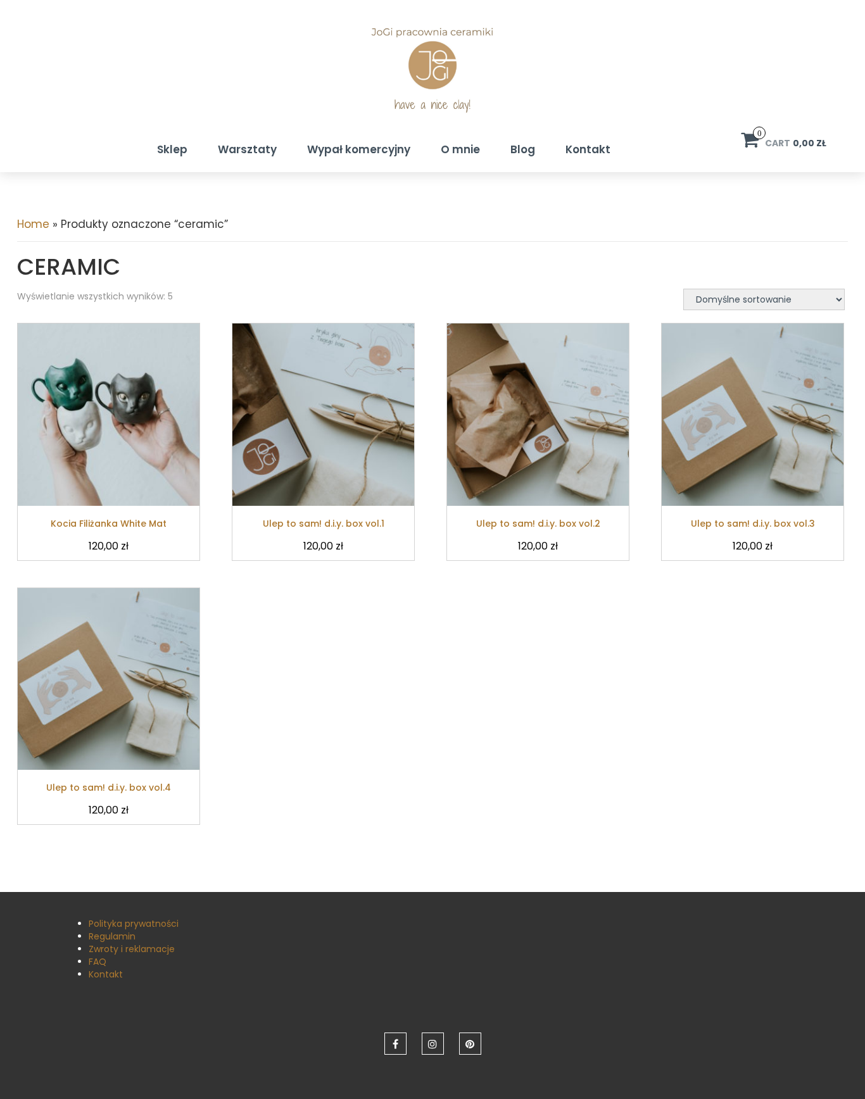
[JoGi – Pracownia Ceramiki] (432, 77)
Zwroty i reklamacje (132, 949)
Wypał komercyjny (358, 149)
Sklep (172, 149)
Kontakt (587, 149)
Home (33, 224)
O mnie (460, 149)
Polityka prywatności (134, 923)
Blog (522, 149)
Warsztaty (247, 149)
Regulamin (112, 936)
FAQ (97, 961)
